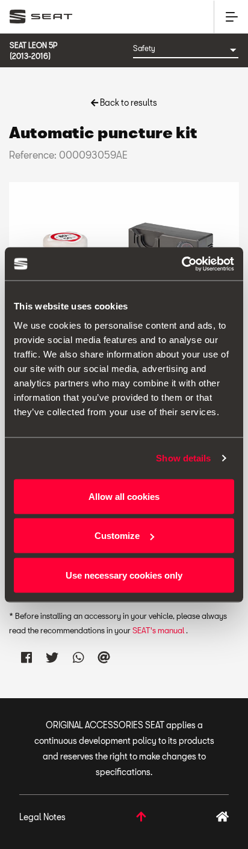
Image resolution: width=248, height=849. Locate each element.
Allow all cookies (124, 496)
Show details (183, 458)
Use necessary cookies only (124, 575)
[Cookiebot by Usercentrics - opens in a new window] (181, 264)
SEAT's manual (159, 630)
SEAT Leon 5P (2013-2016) (34, 50)
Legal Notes (42, 817)
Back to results (127, 102)
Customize (117, 536)
